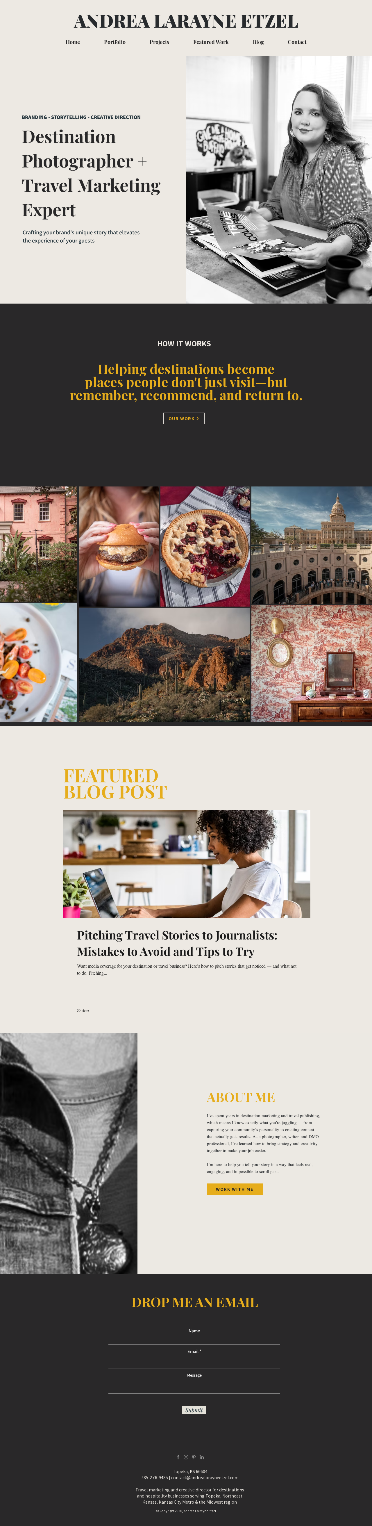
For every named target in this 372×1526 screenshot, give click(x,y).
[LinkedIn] (202, 1457)
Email (192, 1351)
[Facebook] (178, 1457)
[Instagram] (186, 1457)
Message (194, 1375)
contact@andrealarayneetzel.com (205, 1478)
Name (194, 1331)
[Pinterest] (194, 1457)
